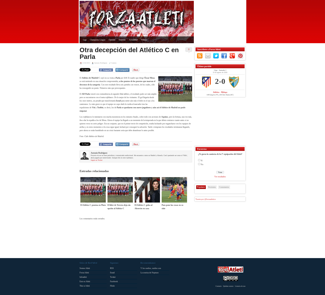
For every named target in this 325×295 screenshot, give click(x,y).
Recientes (212, 187)
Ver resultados (220, 176)
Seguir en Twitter (96, 160)
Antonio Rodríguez (100, 63)
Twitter (216, 55)
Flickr (112, 286)
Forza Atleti (84, 272)
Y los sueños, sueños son (150, 268)
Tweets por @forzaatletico (206, 199)
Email (112, 272)
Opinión (112, 40)
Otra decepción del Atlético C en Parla (129, 53)
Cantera (113, 63)
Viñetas (144, 40)
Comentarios (224, 187)
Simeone (122, 40)
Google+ (232, 55)
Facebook (224, 55)
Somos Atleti (85, 268)
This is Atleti (85, 286)
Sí (201, 160)
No (202, 164)
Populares (201, 187)
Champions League (97, 40)
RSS (199, 55)
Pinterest (240, 55)
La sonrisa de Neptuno (149, 272)
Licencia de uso (240, 286)
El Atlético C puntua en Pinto (93, 205)
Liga (84, 40)
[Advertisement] (219, 22)
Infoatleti (83, 277)
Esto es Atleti (85, 281)
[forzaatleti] (136, 20)
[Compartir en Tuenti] (122, 70)
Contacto (218, 286)
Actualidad (133, 40)
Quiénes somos (228, 286)
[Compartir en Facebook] (106, 70)
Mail (208, 55)
